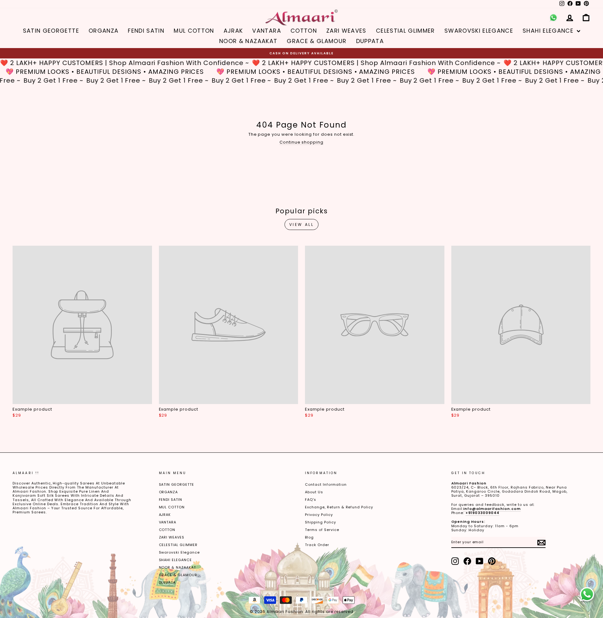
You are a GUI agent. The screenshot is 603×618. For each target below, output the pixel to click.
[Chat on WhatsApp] (587, 594)
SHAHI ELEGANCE (549, 31)
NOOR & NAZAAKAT (248, 41)
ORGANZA (103, 31)
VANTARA (266, 31)
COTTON (304, 31)
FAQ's (310, 499)
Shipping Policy (320, 522)
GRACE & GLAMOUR (316, 41)
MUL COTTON (194, 31)
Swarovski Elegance (478, 31)
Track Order (317, 544)
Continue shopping (302, 142)
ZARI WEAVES (346, 31)
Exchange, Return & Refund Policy (339, 507)
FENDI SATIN (146, 31)
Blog (309, 537)
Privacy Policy (319, 514)
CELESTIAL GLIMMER (405, 31)
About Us (314, 492)
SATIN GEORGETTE (51, 31)
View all (301, 224)
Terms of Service (322, 529)
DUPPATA (370, 41)
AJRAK (233, 31)
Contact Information (326, 484)
